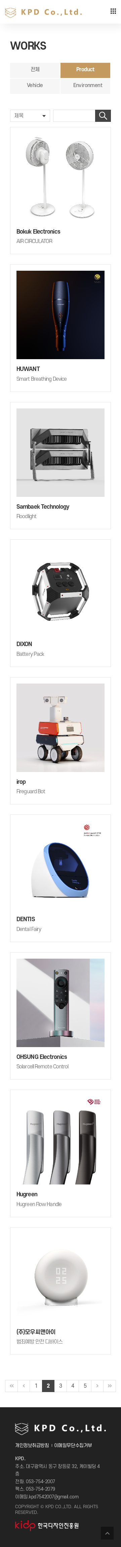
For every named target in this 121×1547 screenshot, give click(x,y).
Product (85, 69)
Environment (87, 85)
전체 (35, 69)
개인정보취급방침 (32, 1445)
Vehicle (35, 85)
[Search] (103, 116)
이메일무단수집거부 (73, 1445)
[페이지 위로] (107, 1533)
